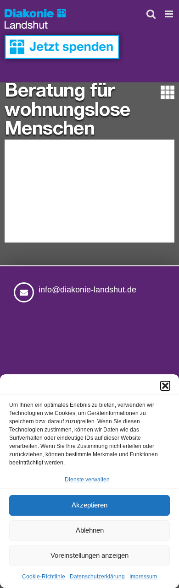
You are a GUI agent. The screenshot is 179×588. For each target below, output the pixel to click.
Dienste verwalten (87, 479)
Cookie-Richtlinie (43, 576)
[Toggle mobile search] (151, 14)
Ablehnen (90, 530)
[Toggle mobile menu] (169, 14)
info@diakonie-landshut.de (87, 289)
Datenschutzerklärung (97, 576)
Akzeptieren (89, 505)
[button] (165, 385)
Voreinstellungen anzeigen (89, 555)
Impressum (143, 576)
